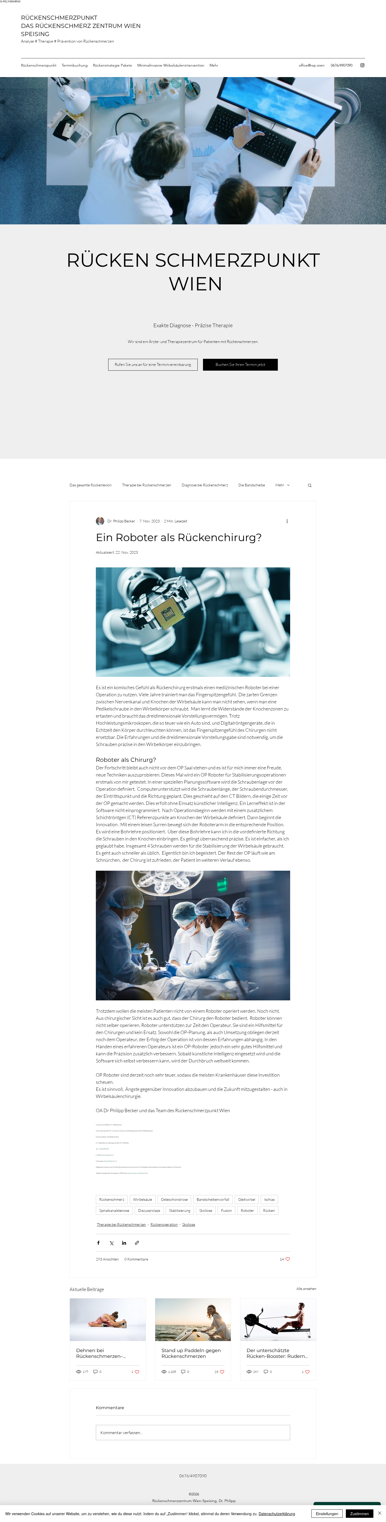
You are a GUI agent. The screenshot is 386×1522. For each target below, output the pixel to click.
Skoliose (205, 1210)
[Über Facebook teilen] (98, 1242)
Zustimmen (359, 1513)
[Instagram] (362, 65)
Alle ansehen (306, 1288)
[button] (309, 485)
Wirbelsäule (142, 1199)
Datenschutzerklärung (277, 1513)
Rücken (269, 1210)
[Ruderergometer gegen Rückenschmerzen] (278, 1319)
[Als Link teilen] (136, 1242)
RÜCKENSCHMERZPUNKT (60, 17)
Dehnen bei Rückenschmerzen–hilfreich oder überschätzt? (99, 1353)
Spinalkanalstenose (114, 1210)
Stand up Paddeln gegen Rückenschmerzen (191, 1353)
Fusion (226, 1210)
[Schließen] (380, 1513)
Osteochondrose (174, 1199)
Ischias (269, 1199)
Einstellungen (327, 1513)
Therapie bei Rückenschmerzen (146, 485)
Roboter (247, 1210)
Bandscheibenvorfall (213, 1199)
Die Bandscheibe (251, 485)
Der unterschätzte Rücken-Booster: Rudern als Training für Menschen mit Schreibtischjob (277, 1353)
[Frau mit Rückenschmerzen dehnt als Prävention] (108, 1319)
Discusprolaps (149, 1210)
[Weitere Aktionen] (287, 521)
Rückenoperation (164, 1224)
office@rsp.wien (312, 65)
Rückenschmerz (111, 1199)
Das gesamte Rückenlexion (91, 485)
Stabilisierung (179, 1210)
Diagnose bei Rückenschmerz (205, 485)
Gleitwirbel (246, 1199)
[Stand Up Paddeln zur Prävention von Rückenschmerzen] (193, 1319)
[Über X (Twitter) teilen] (111, 1242)
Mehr (279, 485)
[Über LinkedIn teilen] (124, 1242)
